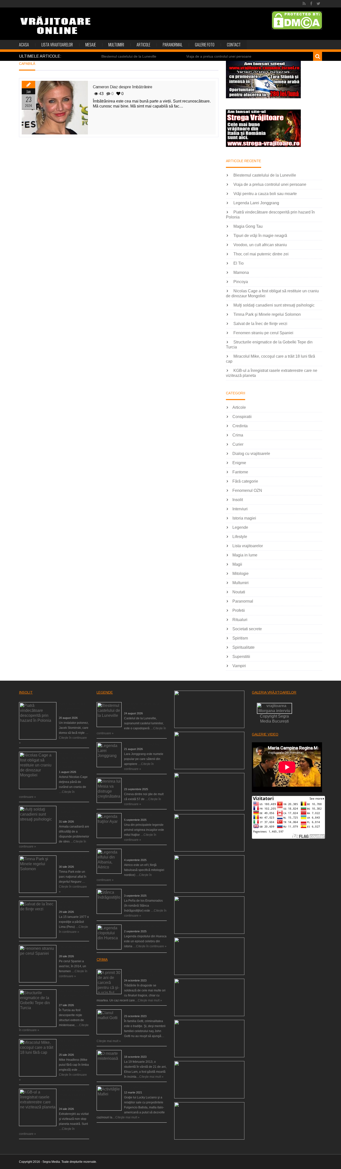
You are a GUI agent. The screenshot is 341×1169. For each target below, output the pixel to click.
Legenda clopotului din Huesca (145, 926)
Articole (143, 45)
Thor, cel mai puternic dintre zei (261, 254)
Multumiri (116, 45)
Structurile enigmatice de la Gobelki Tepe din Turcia (74, 995)
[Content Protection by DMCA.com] (297, 20)
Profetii (238, 610)
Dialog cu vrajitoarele (251, 453)
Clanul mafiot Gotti (137, 1011)
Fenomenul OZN (247, 490)
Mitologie (240, 573)
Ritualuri (239, 620)
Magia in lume (244, 555)
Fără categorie (245, 481)
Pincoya (240, 282)
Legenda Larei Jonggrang (256, 203)
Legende (240, 527)
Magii (237, 564)
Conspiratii (242, 417)
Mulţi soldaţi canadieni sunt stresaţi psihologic (274, 305)
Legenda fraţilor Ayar (138, 815)
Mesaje (90, 45)
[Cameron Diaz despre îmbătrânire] (55, 107)
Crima (237, 435)
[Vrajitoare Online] (56, 27)
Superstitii (241, 656)
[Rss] (304, 3)
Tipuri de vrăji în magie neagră (260, 235)
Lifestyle (239, 536)
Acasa (24, 45)
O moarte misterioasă (139, 1052)
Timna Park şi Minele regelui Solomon (267, 314)
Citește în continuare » (151, 946)
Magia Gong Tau (248, 226)
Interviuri (240, 509)
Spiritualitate (243, 647)
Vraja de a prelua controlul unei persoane (218, 56)
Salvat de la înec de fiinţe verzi (260, 323)
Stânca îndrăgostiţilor (138, 890)
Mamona (241, 272)
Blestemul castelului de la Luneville (128, 56)
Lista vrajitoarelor (57, 45)
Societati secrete (247, 629)
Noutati (238, 592)
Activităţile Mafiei (135, 1087)
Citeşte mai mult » (150, 1000)
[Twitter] (318, 3)
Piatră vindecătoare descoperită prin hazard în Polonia (72, 708)
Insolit (237, 500)
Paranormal (172, 45)
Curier (237, 444)
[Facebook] (311, 3)
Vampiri (239, 666)
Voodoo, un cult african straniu (260, 245)
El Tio (238, 263)
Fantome (240, 472)
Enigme (239, 463)
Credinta (240, 426)
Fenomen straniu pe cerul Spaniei (263, 333)
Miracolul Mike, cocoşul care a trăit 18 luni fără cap (74, 1045)
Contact (234, 45)
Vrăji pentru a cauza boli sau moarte (265, 194)
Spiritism (240, 638)
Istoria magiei (244, 518)
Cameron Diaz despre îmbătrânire (122, 87)
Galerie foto (204, 45)
